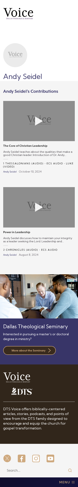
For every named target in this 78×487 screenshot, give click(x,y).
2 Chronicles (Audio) (20, 249)
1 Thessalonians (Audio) (23, 163)
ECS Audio (55, 163)
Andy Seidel (10, 171)
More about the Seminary (28, 350)
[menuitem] (7, 459)
